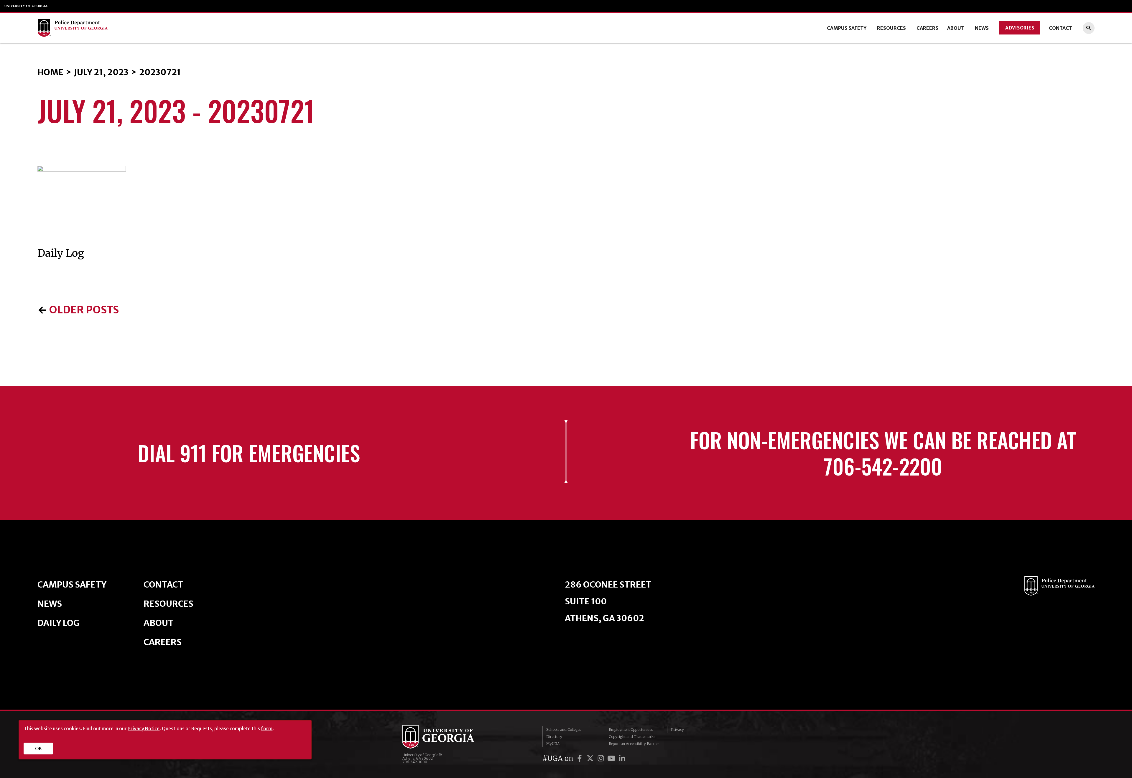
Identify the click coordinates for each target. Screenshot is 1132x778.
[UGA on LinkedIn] (622, 758)
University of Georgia (26, 6)
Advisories (1019, 28)
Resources (891, 28)
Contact (1060, 28)
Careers (927, 28)
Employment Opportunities (631, 729)
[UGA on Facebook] (580, 758)
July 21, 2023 (101, 72)
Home (50, 72)
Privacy (677, 729)
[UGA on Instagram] (601, 758)
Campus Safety (846, 28)
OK (38, 748)
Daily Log (58, 623)
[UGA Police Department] (147, 27)
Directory (554, 736)
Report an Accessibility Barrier (634, 743)
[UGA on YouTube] (612, 758)
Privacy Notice (143, 728)
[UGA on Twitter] (591, 758)
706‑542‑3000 (414, 762)
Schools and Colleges (563, 729)
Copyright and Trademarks (632, 736)
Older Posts (84, 309)
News (982, 28)
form (266, 728)
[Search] (1089, 28)
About (955, 28)
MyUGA (553, 743)
